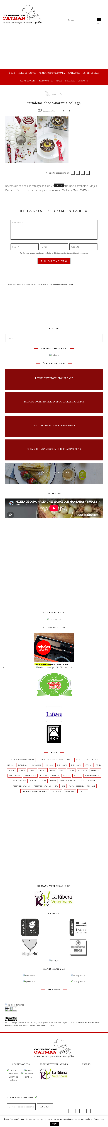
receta (43, 781)
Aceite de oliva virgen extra (22, 760)
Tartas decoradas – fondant (82, 786)
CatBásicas (22, 765)
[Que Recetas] (29, 981)
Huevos (32, 770)
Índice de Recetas (27, 73)
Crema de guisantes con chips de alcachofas (54, 449)
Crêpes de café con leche (54, 472)
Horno (12, 770)
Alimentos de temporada (52, 73)
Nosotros (70, 81)
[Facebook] (73, 173)
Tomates (82, 791)
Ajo (86, 760)
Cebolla (49, 765)
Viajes (59, 81)
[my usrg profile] (78, 981)
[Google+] (83, 173)
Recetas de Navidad (21, 786)
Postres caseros (92, 775)
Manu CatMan (57, 94)
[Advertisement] (54, 49)
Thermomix (56, 791)
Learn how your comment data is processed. (56, 284)
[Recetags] (29, 975)
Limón (71, 770)
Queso (33, 781)
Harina (88, 765)
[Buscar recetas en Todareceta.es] (14, 1005)
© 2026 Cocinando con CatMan (20, 1097)
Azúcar (95, 760)
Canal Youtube (28, 81)
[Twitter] (78, 173)
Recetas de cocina (68, 781)
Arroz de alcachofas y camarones (54, 425)
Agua (69, 760)
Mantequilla (14, 775)
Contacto (83, 81)
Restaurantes (46, 81)
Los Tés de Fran (91, 73)
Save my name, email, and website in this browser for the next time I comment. (55, 253)
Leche (52, 770)
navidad (43, 775)
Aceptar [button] (54, 1124)
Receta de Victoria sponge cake (54, 378)
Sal (56, 786)
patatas (66, 775)
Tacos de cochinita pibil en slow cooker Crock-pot (54, 402)
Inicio (12, 73)
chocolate (62, 765)
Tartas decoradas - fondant (34, 791)
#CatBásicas (74, 73)
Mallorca (82, 770)
